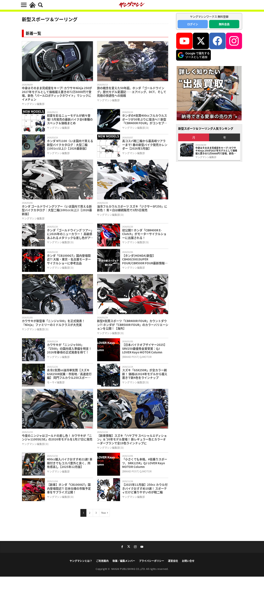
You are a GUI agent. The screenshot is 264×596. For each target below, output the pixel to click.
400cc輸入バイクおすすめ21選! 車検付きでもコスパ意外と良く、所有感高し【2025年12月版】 (69, 463)
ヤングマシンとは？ (81, 560)
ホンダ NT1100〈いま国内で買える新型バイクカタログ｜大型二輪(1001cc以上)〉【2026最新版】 (70, 144)
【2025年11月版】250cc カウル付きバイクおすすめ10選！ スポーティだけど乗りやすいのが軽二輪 (145, 488)
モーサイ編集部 (56, 382)
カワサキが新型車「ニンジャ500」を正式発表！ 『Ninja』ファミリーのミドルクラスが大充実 (53, 322)
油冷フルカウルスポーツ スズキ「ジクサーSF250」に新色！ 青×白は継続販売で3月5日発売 (132, 208)
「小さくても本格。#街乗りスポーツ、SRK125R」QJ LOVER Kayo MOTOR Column (144, 463)
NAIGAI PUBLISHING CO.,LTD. (128, 568)
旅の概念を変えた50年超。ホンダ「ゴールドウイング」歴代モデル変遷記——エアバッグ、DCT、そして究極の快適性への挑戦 (131, 91)
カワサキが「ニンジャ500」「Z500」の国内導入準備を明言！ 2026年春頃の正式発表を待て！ (69, 348)
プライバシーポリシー (151, 560)
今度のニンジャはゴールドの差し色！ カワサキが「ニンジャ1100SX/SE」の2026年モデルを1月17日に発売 (57, 437)
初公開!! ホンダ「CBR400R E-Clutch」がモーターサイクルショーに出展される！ (144, 234)
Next (103, 513)
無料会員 (224, 24)
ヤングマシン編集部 (33, 104)
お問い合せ (188, 560)
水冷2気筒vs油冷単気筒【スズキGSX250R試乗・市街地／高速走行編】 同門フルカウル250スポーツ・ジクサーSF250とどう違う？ (69, 374)
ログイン (192, 24)
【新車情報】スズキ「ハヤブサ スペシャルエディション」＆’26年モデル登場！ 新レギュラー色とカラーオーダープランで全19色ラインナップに (132, 439)
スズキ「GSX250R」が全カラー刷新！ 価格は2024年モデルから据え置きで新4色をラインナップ (144, 374)
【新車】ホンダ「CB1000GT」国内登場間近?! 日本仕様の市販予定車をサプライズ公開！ (69, 488)
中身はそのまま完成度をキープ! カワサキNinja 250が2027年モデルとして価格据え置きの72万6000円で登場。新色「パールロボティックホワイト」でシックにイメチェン (57, 93)
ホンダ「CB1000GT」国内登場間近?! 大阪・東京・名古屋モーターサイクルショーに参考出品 (69, 259)
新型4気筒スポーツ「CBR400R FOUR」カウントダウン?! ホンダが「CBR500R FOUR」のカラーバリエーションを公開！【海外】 (132, 324)
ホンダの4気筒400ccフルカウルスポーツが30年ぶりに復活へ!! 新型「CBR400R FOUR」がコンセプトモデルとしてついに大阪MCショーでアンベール (144, 119)
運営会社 (173, 560)
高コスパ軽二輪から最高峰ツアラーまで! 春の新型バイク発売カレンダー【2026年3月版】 (144, 144)
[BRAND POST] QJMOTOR (137, 357)
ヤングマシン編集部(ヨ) (135, 127)
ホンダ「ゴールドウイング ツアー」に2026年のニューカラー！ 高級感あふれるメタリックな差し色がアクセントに (70, 234)
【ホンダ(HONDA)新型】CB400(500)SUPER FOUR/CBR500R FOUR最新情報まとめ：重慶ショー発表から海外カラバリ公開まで (145, 259)
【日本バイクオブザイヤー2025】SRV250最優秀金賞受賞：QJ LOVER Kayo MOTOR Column (144, 348)
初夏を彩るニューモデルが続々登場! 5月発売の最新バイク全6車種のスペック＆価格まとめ (70, 119)
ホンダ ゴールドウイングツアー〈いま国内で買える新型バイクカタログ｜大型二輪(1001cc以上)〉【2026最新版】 (57, 210)
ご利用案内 (102, 560)
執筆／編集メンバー (123, 560)
